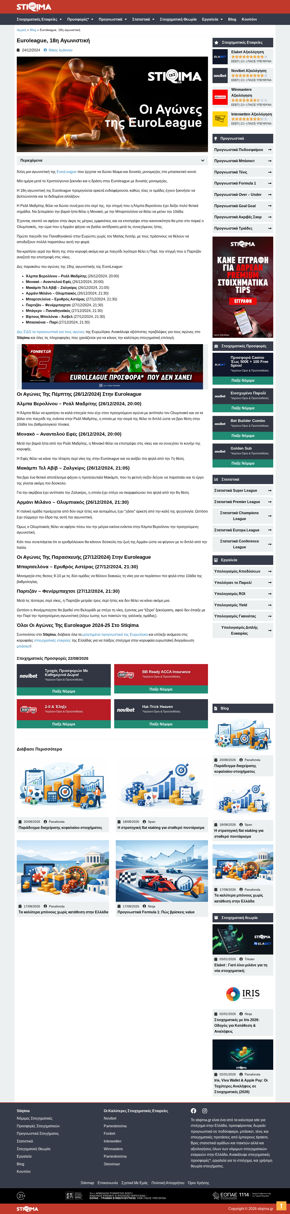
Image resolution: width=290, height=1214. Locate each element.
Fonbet (109, 1133)
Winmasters (113, 1149)
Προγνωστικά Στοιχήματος (38, 1133)
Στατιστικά (141, 19)
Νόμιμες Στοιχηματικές (35, 1118)
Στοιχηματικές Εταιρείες (37, 19)
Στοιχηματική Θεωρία (178, 19)
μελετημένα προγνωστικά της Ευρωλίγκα (115, 634)
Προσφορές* (78, 19)
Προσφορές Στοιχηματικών (38, 1126)
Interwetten (112, 1141)
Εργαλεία (210, 19)
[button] (202, 160)
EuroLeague (67, 172)
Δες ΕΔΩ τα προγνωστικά (38, 332)
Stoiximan (112, 1164)
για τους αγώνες (72, 332)
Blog (232, 19)
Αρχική (21, 30)
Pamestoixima (115, 1126)
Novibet (110, 1118)
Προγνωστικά (110, 19)
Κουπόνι (249, 19)
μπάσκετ (23, 646)
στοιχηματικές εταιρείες (52, 640)
